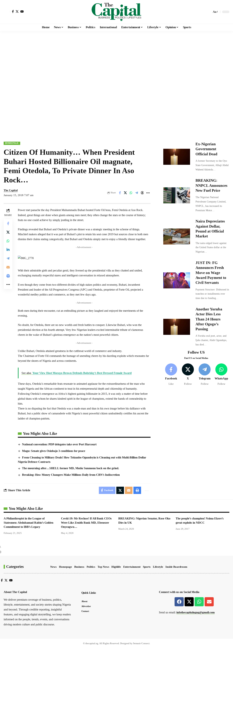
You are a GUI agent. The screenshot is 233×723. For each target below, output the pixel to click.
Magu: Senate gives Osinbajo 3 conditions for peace (53, 450)
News (53, 566)
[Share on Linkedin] (8, 249)
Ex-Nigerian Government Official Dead (206, 149)
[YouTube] (22, 11)
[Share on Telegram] (136, 193)
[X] (17, 11)
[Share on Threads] (142, 193)
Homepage (12, 143)
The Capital (11, 190)
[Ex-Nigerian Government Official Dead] (176, 157)
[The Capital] (116, 12)
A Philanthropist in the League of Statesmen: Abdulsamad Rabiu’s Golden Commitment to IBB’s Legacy (28, 522)
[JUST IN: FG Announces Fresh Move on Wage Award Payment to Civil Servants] (176, 280)
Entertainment (132, 566)
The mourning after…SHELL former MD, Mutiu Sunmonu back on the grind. (70, 468)
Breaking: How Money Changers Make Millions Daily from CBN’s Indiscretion (71, 474)
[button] (7, 11)
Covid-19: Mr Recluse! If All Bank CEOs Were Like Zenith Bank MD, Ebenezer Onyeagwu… (86, 522)
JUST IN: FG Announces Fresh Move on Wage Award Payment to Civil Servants (211, 273)
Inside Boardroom (176, 566)
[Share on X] (125, 193)
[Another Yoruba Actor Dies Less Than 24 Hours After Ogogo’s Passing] (176, 327)
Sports (147, 566)
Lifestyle (158, 566)
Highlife (116, 566)
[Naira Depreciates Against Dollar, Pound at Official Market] (176, 236)
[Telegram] (205, 374)
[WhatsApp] (221, 374)
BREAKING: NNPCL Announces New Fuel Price (211, 185)
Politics (91, 566)
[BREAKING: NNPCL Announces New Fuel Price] (176, 195)
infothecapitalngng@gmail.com (195, 612)
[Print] (8, 275)
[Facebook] (13, 11)
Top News (103, 566)
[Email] (8, 267)
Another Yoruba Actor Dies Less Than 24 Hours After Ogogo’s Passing (209, 319)
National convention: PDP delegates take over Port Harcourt (59, 444)
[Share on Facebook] (119, 193)
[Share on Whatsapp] (131, 193)
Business (79, 566)
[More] (148, 193)
